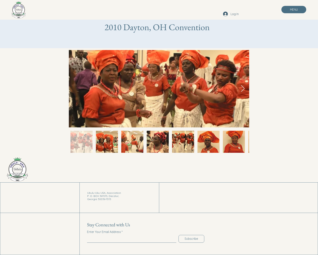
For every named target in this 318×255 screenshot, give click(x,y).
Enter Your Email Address (104, 231)
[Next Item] (243, 88)
